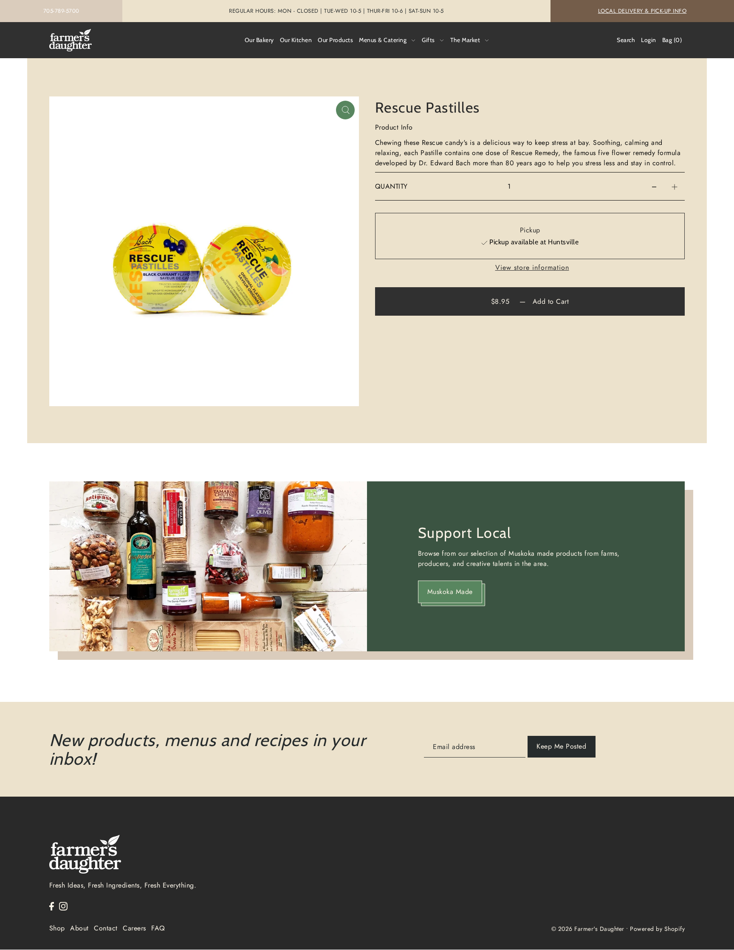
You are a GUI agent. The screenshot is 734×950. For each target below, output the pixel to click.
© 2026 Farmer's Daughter (587, 929)
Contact (106, 928)
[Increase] (674, 186)
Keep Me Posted (561, 746)
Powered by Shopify (657, 929)
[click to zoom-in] (345, 110)
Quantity (391, 186)
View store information (532, 267)
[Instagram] (63, 906)
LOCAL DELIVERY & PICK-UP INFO (642, 11)
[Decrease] (654, 186)
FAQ (158, 928)
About (79, 928)
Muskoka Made (450, 592)
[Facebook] (51, 906)
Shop (57, 928)
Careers (134, 928)
